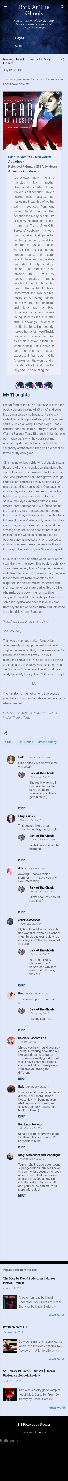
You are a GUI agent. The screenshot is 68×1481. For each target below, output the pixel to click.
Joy (21, 868)
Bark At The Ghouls (34, 10)
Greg (21, 993)
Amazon (14, 171)
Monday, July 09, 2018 (37, 1086)
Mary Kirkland (27, 816)
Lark (21, 757)
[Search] (62, 7)
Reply (22, 808)
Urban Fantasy (47, 742)
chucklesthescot (29, 920)
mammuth (43, 1432)
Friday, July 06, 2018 (41, 777)
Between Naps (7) (15, 1327)
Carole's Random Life (32, 1038)
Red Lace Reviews (30, 1124)
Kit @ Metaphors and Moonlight (39, 1155)
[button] (62, 60)
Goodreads (31, 171)
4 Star (8, 742)
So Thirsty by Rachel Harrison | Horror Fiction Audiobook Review (29, 1373)
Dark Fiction (25, 742)
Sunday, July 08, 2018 (31, 1041)
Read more (56, 1315)
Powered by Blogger (36, 1424)
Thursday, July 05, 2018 (38, 757)
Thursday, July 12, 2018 (32, 1158)
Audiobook (16, 161)
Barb (21, 1086)
